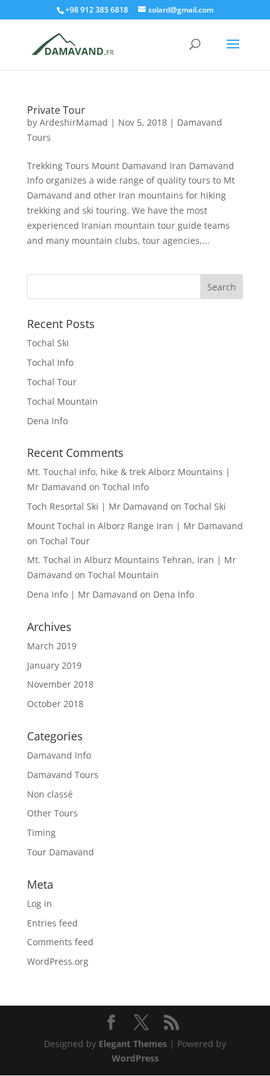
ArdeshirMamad (74, 122)
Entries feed (52, 923)
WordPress (135, 1058)
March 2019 (52, 646)
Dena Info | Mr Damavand (82, 594)
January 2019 (54, 665)
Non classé (50, 794)
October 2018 (55, 704)
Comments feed (60, 942)
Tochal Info (50, 362)
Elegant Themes (133, 1044)
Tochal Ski (48, 343)
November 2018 (60, 684)
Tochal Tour (52, 382)
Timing (41, 832)
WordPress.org (58, 961)
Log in (39, 903)
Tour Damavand (60, 852)
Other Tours (52, 813)
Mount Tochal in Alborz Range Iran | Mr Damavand (135, 526)
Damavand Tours (63, 775)
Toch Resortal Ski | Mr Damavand (97, 506)
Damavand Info (59, 755)
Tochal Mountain (62, 401)
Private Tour (56, 110)
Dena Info (47, 421)
